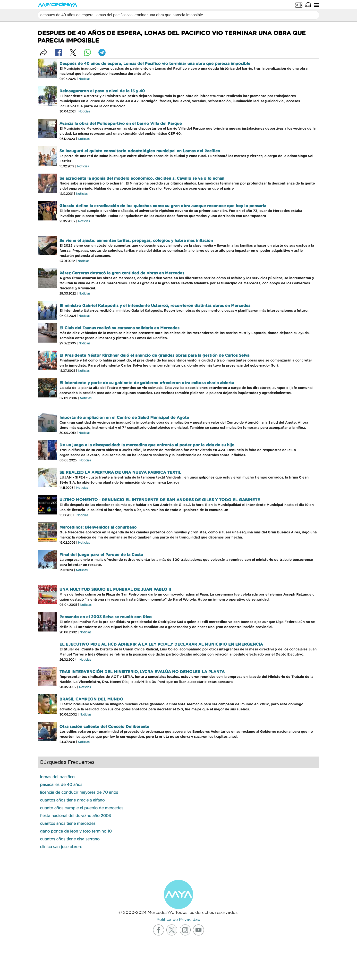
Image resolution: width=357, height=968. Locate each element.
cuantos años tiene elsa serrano (70, 839)
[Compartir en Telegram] (102, 52)
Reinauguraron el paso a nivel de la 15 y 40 (102, 91)
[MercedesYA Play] (308, 4)
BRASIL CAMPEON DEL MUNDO (91, 699)
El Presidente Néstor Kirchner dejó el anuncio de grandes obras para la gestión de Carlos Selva (154, 355)
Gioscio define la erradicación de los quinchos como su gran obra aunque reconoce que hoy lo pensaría (163, 206)
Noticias (84, 78)
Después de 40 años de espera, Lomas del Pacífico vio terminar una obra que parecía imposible (155, 64)
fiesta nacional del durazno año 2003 (75, 816)
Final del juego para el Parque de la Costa (101, 555)
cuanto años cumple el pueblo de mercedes (81, 808)
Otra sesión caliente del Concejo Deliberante (104, 727)
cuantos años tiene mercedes (67, 823)
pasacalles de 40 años (61, 785)
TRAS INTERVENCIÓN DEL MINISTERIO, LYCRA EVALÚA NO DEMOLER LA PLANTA (142, 672)
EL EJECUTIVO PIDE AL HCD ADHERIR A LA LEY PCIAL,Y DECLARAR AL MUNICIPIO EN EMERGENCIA (161, 644)
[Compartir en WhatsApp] (87, 52)
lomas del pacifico (57, 777)
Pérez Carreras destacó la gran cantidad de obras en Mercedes (122, 273)
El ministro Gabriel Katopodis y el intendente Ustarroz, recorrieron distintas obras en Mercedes (155, 306)
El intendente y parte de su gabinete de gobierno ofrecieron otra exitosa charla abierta (147, 383)
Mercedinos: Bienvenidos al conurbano (98, 527)
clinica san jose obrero (61, 847)
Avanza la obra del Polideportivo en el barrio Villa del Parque (121, 124)
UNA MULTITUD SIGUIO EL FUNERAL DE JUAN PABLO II (115, 589)
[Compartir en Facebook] (58, 52)
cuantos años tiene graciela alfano (72, 800)
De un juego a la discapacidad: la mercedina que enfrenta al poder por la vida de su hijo (147, 445)
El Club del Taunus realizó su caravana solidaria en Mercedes (119, 328)
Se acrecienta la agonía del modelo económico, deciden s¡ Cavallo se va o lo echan (142, 178)
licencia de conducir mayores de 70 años (79, 792)
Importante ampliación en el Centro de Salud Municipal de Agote (124, 418)
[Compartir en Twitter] (72, 52)
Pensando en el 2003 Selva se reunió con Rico (106, 617)
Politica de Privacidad (178, 919)
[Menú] (316, 4)
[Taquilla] (299, 4)
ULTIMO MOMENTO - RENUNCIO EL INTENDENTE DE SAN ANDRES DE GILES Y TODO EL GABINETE (160, 500)
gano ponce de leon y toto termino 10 (76, 831)
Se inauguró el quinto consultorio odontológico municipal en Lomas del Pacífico (140, 151)
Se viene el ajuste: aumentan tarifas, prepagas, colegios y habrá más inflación (136, 241)
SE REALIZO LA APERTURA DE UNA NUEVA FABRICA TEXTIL (120, 472)
